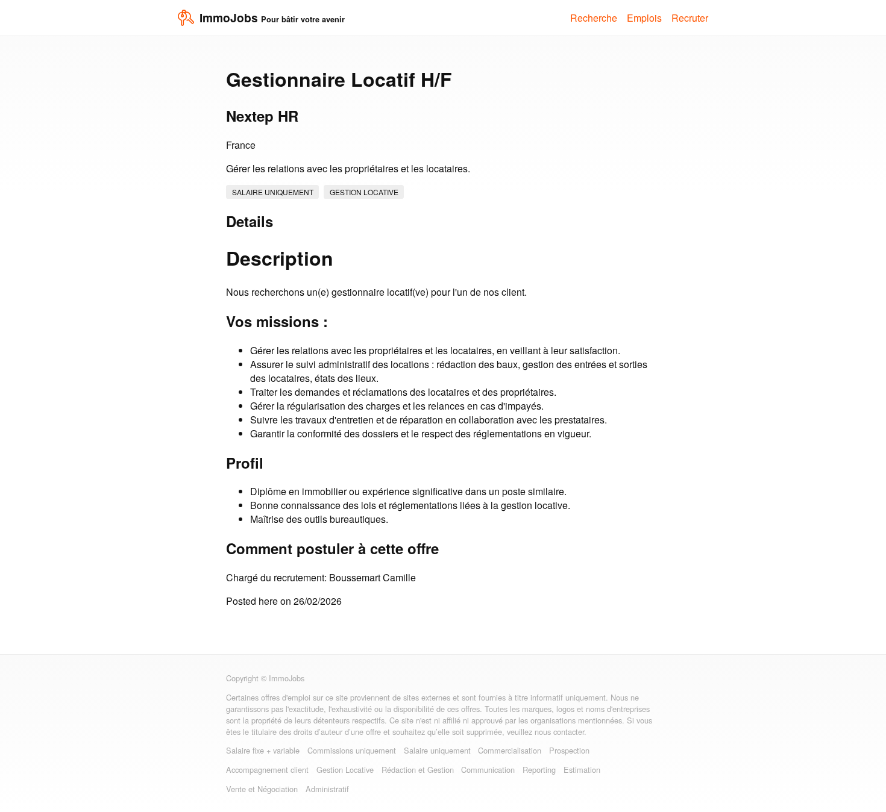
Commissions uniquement (351, 750)
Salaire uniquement (272, 192)
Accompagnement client (267, 769)
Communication (488, 769)
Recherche (593, 18)
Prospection (569, 750)
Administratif (327, 789)
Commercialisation (509, 750)
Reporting (539, 769)
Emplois (644, 18)
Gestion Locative (364, 192)
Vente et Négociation (262, 789)
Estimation (582, 769)
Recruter (689, 18)
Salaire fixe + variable (263, 750)
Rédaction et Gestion (418, 769)
